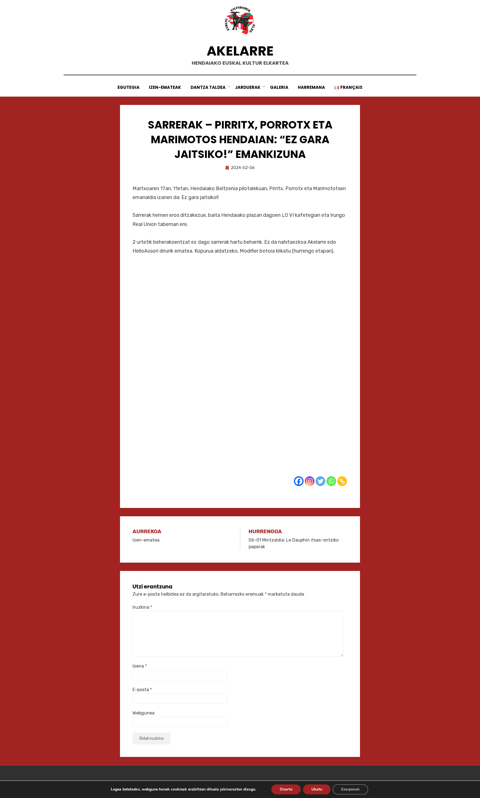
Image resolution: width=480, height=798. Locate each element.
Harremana (311, 87)
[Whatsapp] (331, 481)
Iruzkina (142, 607)
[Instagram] (309, 481)
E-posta (142, 689)
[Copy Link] (342, 481)
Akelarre (240, 51)
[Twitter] (320, 481)
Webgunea (143, 713)
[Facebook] (299, 481)
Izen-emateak (165, 87)
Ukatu (316, 789)
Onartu (286, 789)
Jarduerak (248, 87)
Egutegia (128, 87)
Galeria (279, 87)
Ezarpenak (350, 789)
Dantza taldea (208, 87)
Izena (139, 666)
